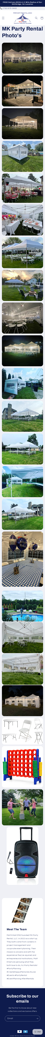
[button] (3, 18)
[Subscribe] (37, 1018)
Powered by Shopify (29, 1036)
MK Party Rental (19, 1036)
